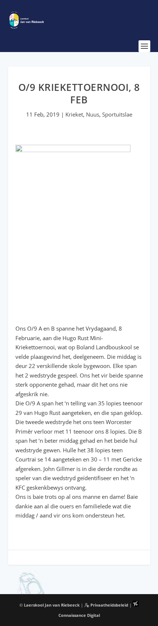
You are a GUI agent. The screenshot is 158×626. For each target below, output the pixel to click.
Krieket (74, 114)
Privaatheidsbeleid (108, 605)
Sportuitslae (117, 114)
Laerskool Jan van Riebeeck (52, 605)
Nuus (92, 114)
